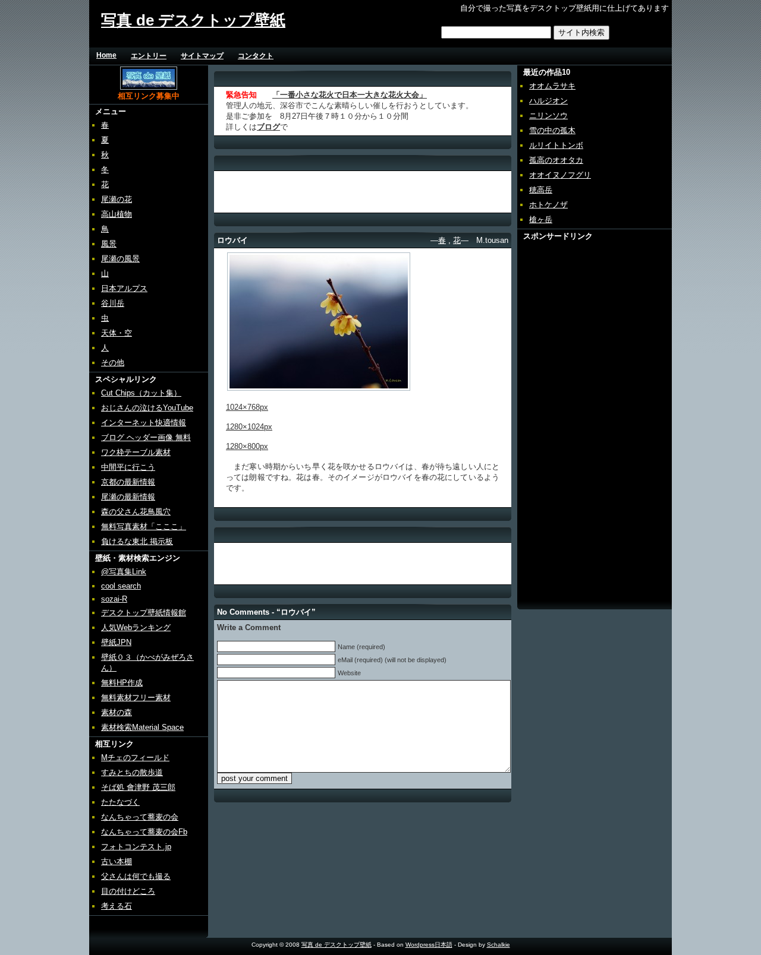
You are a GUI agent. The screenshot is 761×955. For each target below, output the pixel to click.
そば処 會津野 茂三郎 (138, 787)
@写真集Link (123, 571)
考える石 (116, 906)
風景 (109, 243)
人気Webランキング (136, 627)
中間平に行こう (128, 467)
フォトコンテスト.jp (136, 846)
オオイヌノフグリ (560, 174)
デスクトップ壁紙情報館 (143, 612)
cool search (121, 585)
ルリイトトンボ (556, 145)
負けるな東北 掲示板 (137, 541)
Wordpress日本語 (428, 944)
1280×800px (247, 446)
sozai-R (114, 598)
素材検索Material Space (142, 727)
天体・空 (116, 332)
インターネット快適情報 (143, 422)
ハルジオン (548, 100)
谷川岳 (112, 303)
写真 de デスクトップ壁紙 (193, 20)
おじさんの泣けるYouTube (147, 407)
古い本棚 (116, 861)
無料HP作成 (122, 682)
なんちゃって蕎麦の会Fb (144, 831)
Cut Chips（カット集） (141, 392)
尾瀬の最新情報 (128, 496)
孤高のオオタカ (556, 160)
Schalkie (498, 944)
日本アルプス (124, 288)
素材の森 (116, 712)
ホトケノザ (548, 204)
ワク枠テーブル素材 (136, 452)
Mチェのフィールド (135, 757)
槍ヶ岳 (540, 219)
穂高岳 (540, 189)
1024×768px (247, 407)
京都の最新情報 (128, 482)
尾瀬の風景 (120, 258)
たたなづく (120, 802)
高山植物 (116, 214)
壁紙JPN (116, 642)
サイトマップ (202, 56)
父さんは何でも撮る (136, 876)
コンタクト (255, 56)
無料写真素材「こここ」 (143, 526)
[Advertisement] (427, 55)
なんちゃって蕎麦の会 (139, 816)
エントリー (148, 56)
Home (106, 55)
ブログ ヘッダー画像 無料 (146, 437)
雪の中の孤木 (552, 130)
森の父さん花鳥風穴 (136, 511)
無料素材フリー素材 (136, 697)
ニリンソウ (548, 115)
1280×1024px (249, 426)
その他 (112, 362)
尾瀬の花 (116, 199)
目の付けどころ (128, 891)
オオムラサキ (552, 85)
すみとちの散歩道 (132, 772)
